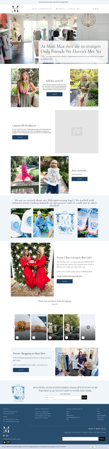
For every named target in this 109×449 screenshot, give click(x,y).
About (34, 9)
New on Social (61, 9)
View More (79, 179)
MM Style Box (70, 415)
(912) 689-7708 (54, 56)
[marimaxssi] (15, 9)
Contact (99, 413)
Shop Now (20, 137)
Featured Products (45, 9)
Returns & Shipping (101, 415)
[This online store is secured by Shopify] (7, 443)
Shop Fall (54, 94)
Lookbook (71, 9)
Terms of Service (101, 417)
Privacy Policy (100, 419)
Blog (78, 9)
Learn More (64, 281)
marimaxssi (9, 439)
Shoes (68, 411)
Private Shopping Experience (73, 417)
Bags (68, 413)
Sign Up (84, 397)
